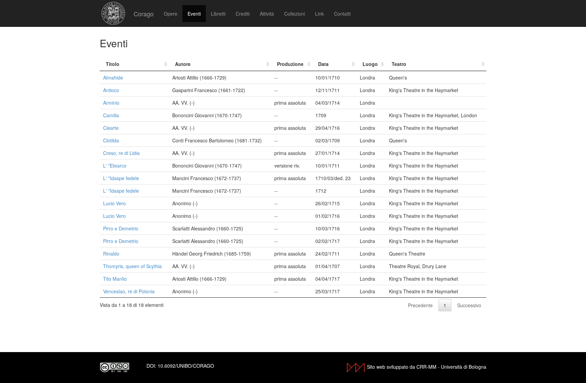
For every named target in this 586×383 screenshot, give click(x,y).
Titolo (112, 63)
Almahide (113, 77)
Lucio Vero (114, 203)
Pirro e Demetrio (120, 228)
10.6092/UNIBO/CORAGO (186, 365)
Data (323, 63)
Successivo (469, 305)
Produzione (290, 63)
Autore (183, 63)
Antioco (111, 90)
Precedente (420, 305)
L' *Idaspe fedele (121, 178)
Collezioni (294, 13)
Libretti (218, 13)
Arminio (111, 102)
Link (319, 13)
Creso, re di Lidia (121, 153)
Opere (170, 13)
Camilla (111, 115)
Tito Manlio (115, 278)
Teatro (399, 63)
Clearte (111, 127)
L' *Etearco (114, 165)
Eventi (194, 13)
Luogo (370, 63)
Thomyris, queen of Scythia (132, 266)
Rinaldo (111, 253)
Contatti (342, 13)
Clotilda (111, 140)
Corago (144, 13)
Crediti (243, 13)
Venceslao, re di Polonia (129, 291)
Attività (267, 13)
